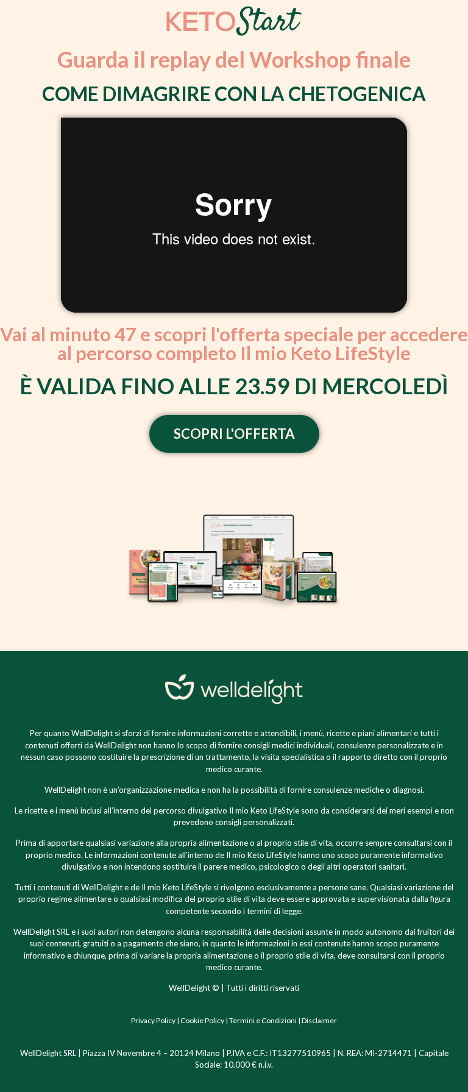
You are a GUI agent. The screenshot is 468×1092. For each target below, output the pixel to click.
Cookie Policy (202, 1020)
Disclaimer (319, 1020)
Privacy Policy (153, 1020)
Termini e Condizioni (263, 1020)
